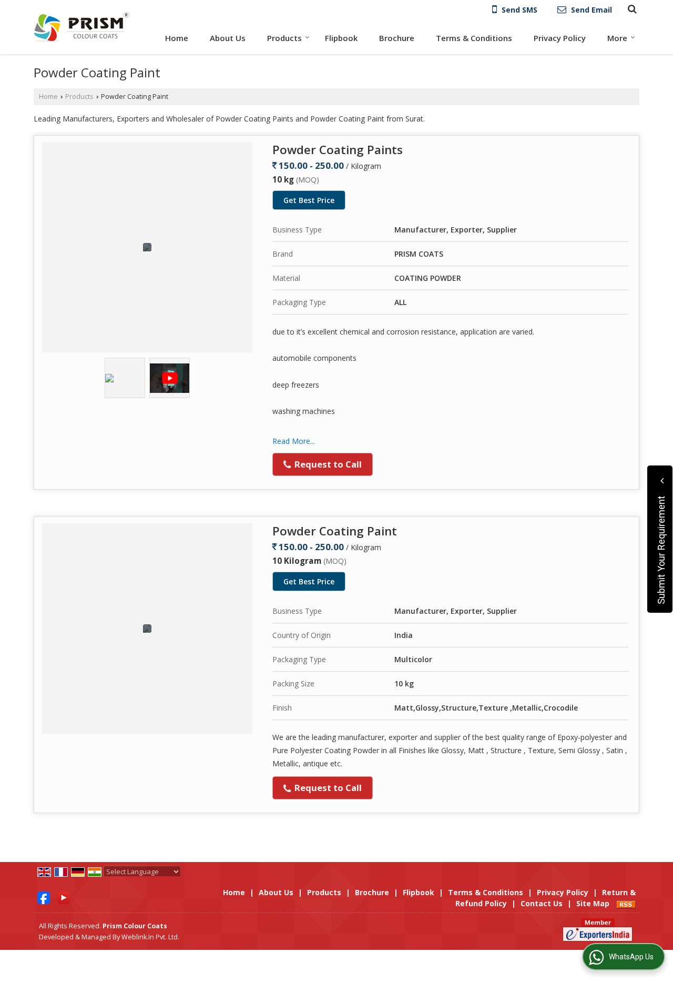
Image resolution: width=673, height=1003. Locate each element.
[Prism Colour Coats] (81, 27)
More (617, 38)
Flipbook (341, 38)
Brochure (396, 38)
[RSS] (626, 903)
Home (176, 38)
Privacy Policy (560, 38)
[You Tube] (63, 897)
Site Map (592, 903)
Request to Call (327, 464)
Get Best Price (308, 200)
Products (284, 38)
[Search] (630, 8)
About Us (228, 38)
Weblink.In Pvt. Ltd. (150, 937)
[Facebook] (43, 897)
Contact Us (542, 903)
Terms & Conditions (474, 38)
